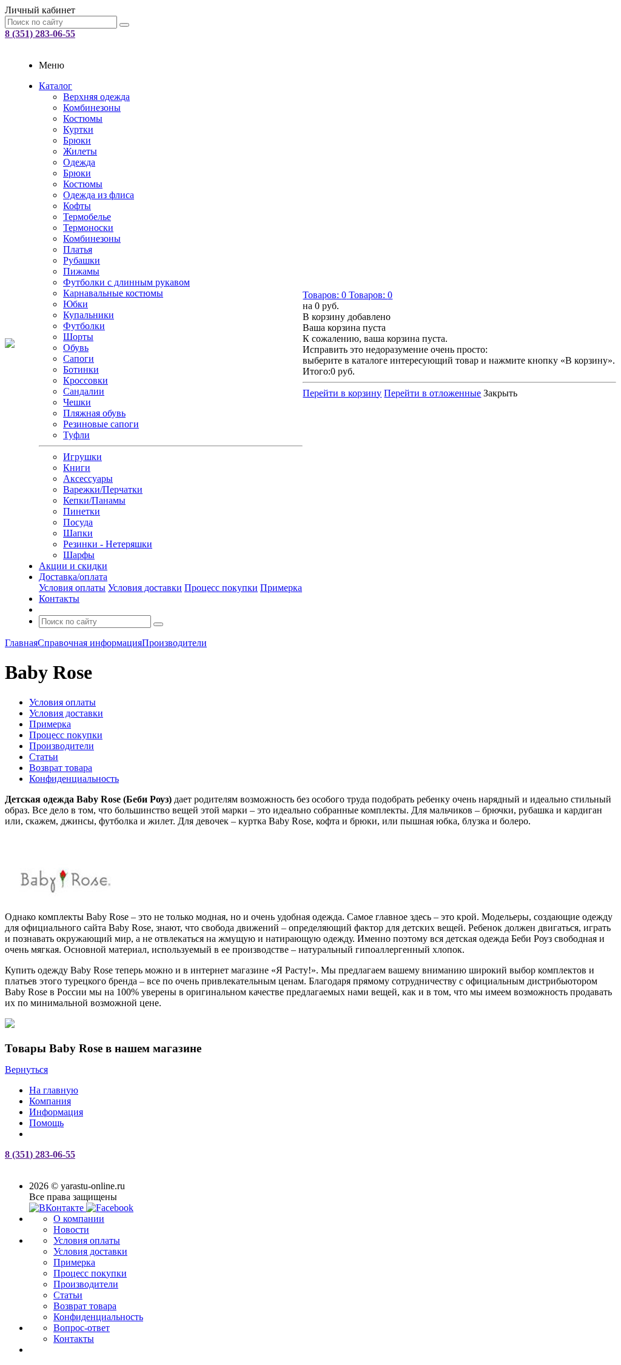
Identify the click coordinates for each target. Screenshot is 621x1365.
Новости (71, 1229)
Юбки (75, 304)
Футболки (84, 326)
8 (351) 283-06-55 (40, 33)
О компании (78, 1218)
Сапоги (78, 358)
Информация (56, 1112)
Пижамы (81, 271)
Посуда (78, 522)
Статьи (67, 1295)
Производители (85, 1284)
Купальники (88, 315)
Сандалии (83, 391)
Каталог (55, 86)
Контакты (59, 598)
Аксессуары (88, 478)
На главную (53, 1090)
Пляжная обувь (94, 413)
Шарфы (79, 555)
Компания (50, 1101)
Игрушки (82, 457)
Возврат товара (84, 1306)
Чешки (77, 402)
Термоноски (88, 227)
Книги (76, 467)
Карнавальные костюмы (113, 293)
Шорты (78, 337)
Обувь (76, 347)
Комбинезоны (92, 107)
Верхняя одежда (96, 97)
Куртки (78, 129)
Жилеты (80, 151)
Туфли (76, 435)
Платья (77, 249)
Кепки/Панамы (94, 500)
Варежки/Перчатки (103, 489)
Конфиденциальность (98, 1317)
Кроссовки (85, 380)
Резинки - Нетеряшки (107, 544)
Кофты (77, 206)
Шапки (78, 533)
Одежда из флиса (98, 195)
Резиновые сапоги (101, 424)
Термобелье (87, 217)
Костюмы (82, 118)
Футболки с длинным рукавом (126, 282)
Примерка (281, 587)
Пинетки (81, 511)
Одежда (79, 162)
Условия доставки (145, 587)
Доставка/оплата (73, 577)
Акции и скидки (73, 566)
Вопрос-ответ (81, 1328)
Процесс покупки (221, 587)
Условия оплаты (72, 587)
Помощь (46, 1123)
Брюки (77, 140)
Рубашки (81, 260)
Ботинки (81, 369)
